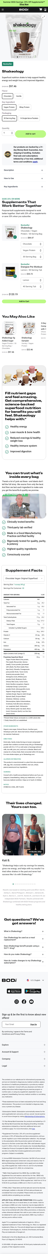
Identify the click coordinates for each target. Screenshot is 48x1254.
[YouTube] (31, 1001)
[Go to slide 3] (17, 884)
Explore (5, 1044)
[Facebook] (24, 1001)
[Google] (32, 991)
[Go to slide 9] (28, 884)
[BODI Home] (24, 9)
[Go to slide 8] (26, 884)
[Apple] (14, 991)
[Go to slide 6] (23, 884)
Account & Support (10, 1051)
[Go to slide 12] (34, 884)
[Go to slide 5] (21, 884)
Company (6, 1058)
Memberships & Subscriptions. (35, 1116)
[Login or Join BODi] (45, 9)
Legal (4, 1065)
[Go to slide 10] (30, 884)
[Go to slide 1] (13, 884)
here (33, 1129)
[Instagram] (16, 1001)
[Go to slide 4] (19, 884)
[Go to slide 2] (15, 884)
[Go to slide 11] (32, 884)
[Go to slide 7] (24, 884)
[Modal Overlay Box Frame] (21, 1025)
